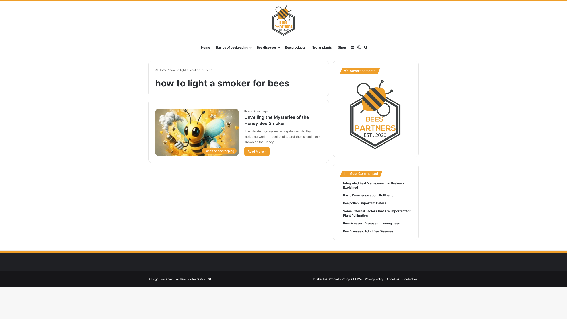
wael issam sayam (259, 111)
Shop (342, 47)
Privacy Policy (374, 279)
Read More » (257, 151)
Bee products (295, 47)
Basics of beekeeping (232, 47)
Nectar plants (322, 47)
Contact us (409, 279)
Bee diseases (267, 47)
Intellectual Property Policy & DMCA (337, 279)
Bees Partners (189, 279)
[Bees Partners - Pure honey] (283, 20)
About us (393, 279)
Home (205, 47)
